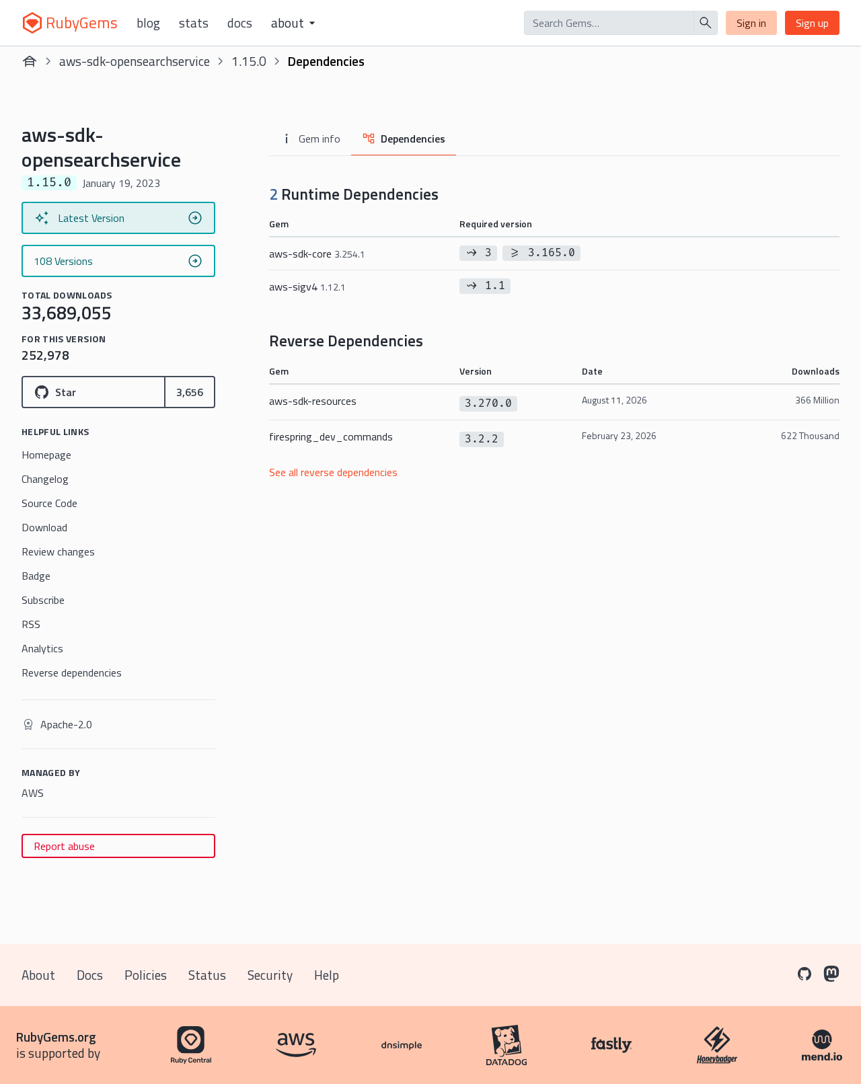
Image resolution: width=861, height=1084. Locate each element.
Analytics (42, 648)
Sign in (751, 23)
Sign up (812, 23)
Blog (148, 22)
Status (207, 974)
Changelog (45, 479)
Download (44, 527)
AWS (33, 793)
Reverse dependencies (72, 672)
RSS (31, 624)
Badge (36, 576)
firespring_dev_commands (331, 436)
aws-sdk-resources (313, 401)
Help (326, 974)
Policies (145, 974)
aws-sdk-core (317, 253)
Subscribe (43, 600)
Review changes (58, 551)
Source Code (49, 503)
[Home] (29, 61)
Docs (239, 22)
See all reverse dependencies (333, 472)
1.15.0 (248, 61)
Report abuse (64, 846)
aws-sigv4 (307, 286)
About (38, 974)
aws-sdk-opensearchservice (134, 61)
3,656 (189, 392)
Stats (194, 22)
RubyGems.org (56, 1036)
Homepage (46, 455)
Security (270, 974)
